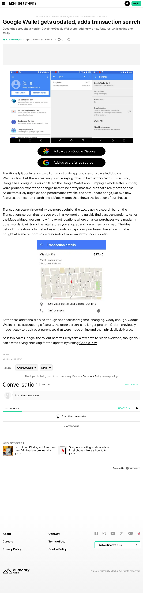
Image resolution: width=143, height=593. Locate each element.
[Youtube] (113, 533)
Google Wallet (72, 183)
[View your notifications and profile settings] (136, 408)
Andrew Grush (14, 39)
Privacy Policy (12, 549)
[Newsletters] (130, 533)
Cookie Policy (57, 549)
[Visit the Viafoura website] (133, 468)
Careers (8, 541)
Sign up (134, 384)
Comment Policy (92, 376)
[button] (71, 3)
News (6, 354)
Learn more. (101, 17)
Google (26, 173)
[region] (71, 426)
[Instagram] (104, 533)
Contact (54, 534)
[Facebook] (96, 533)
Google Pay (16, 358)
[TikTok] (138, 533)
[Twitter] (121, 533)
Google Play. (88, 343)
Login (136, 3)
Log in (126, 384)
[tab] (12, 408)
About (7, 534)
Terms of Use (56, 541)
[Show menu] (3, 3)
